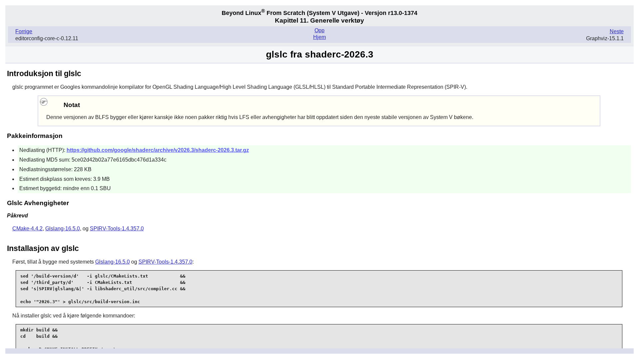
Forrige (23, 31)
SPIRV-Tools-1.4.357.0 (117, 228)
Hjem (319, 37)
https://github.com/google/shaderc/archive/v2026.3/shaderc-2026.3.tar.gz (158, 150)
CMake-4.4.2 (27, 228)
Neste (617, 31)
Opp (319, 30)
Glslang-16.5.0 (62, 228)
